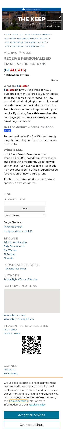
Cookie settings (18, 401)
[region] (31, 404)
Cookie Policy (37, 404)
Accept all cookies (31, 415)
